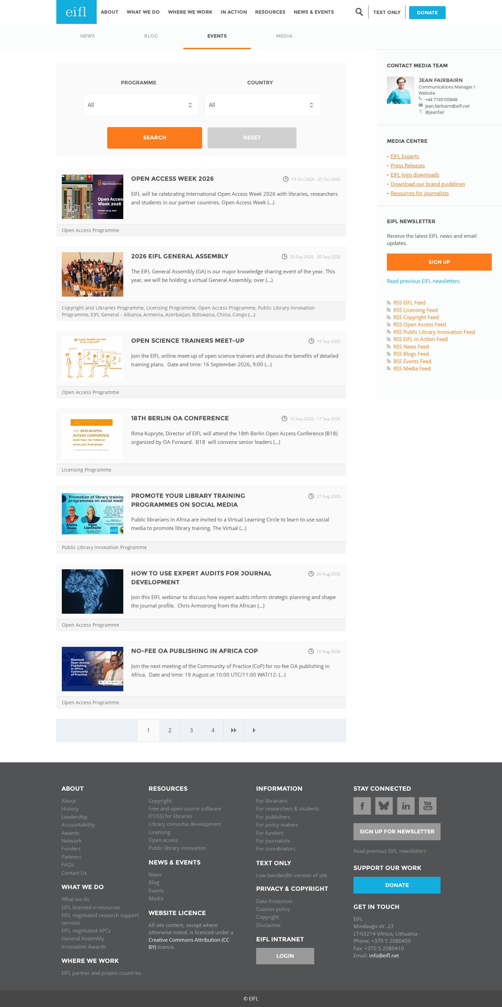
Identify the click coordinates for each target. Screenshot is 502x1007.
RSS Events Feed (412, 361)
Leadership (74, 816)
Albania (132, 314)
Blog (154, 882)
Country (260, 82)
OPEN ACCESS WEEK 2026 (172, 178)
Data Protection (274, 901)
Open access (163, 839)
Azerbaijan (177, 314)
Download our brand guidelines (428, 183)
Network (71, 840)
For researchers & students (287, 808)
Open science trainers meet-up (187, 340)
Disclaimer (268, 925)
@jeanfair (434, 112)
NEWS (87, 36)
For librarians (272, 800)
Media (156, 898)
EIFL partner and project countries (101, 972)
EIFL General (105, 314)
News (155, 874)
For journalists (273, 840)
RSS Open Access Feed (419, 324)
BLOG (151, 36)
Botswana (203, 314)
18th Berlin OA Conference (180, 418)
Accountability (78, 824)
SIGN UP (439, 262)
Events (156, 890)
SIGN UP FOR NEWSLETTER (397, 831)
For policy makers (277, 824)
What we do (75, 899)
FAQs (67, 864)
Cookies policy (273, 909)
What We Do (143, 12)
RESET (252, 137)
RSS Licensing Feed (415, 310)
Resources (270, 12)
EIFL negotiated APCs (86, 930)
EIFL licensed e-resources (90, 907)
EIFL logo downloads (415, 174)
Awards (70, 832)
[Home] (76, 12)
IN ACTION (234, 12)
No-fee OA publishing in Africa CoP (194, 651)
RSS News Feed (411, 346)
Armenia (153, 314)
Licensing (159, 832)
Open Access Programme (90, 230)
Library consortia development (185, 823)
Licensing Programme (171, 307)
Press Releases (408, 165)
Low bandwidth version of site (291, 875)
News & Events (314, 12)
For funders (269, 832)
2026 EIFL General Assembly (179, 256)
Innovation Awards (83, 946)
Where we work (190, 12)
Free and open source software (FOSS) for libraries (185, 812)
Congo (240, 314)
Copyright (160, 800)
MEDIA (284, 36)
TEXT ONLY (387, 12)
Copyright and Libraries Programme (103, 307)
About (109, 12)
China (223, 314)
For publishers (273, 816)
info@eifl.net (384, 955)
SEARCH (154, 137)
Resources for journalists (420, 193)
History (70, 808)
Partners (71, 856)
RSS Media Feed (412, 368)
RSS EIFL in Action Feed (420, 339)
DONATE (427, 13)
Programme (138, 82)
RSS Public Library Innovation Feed (434, 331)
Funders (71, 848)
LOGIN (285, 956)
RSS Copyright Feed (416, 317)
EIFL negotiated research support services (100, 919)
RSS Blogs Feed (411, 353)
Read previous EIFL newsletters (423, 280)
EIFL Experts (405, 156)
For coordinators (275, 848)
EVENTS (217, 36)
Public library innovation (177, 847)
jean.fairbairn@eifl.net (447, 106)
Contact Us (74, 872)
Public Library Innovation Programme (104, 547)
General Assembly (82, 938)
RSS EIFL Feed (409, 302)
